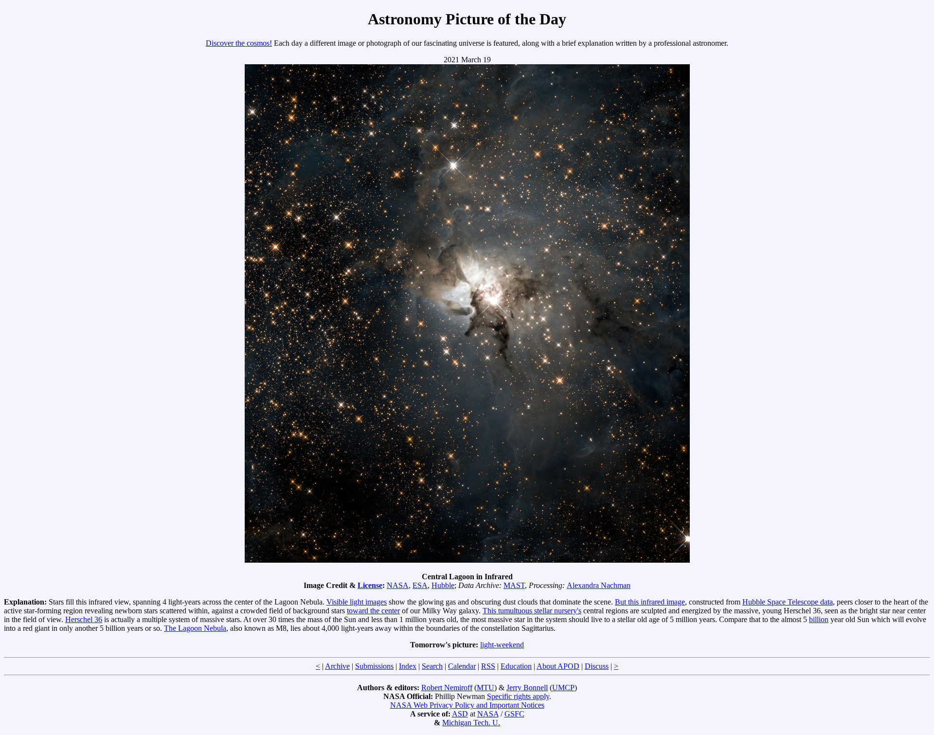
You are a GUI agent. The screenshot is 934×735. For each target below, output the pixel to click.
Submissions (374, 666)
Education (516, 666)
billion (818, 619)
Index (407, 666)
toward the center (373, 610)
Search (432, 666)
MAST (514, 585)
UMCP (563, 687)
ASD (460, 714)
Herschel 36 (83, 619)
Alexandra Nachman (598, 585)
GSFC (514, 714)
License (370, 585)
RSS (488, 666)
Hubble (442, 585)
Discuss (597, 666)
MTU (485, 687)
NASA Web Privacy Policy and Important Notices (467, 705)
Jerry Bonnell (527, 687)
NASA (398, 585)
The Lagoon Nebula (195, 628)
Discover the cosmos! (239, 43)
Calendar (462, 666)
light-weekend (502, 645)
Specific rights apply (518, 696)
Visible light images (356, 602)
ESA (420, 585)
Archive (337, 666)
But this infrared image (650, 602)
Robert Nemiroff (446, 687)
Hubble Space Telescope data (787, 602)
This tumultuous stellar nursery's (532, 610)
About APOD (558, 666)
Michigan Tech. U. (471, 722)
